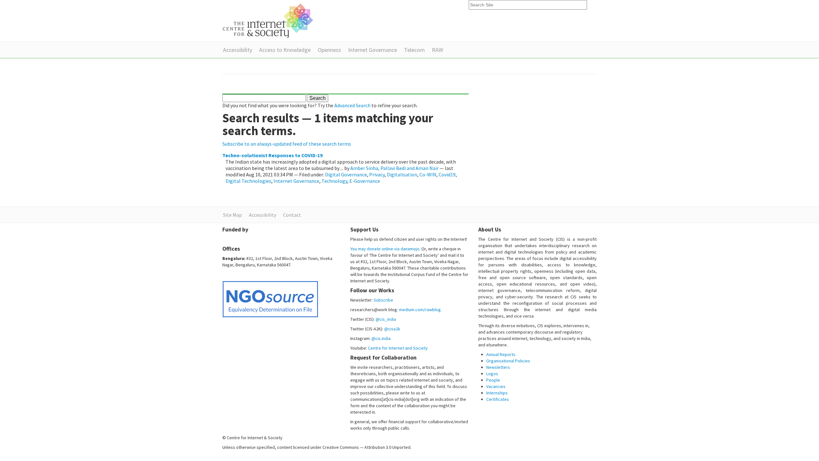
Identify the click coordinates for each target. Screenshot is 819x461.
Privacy (377, 174)
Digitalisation (402, 174)
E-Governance (364, 181)
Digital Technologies (248, 181)
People (493, 380)
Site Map (232, 215)
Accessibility (237, 49)
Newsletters (498, 367)
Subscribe (383, 300)
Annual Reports (500, 354)
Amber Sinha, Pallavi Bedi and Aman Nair (394, 168)
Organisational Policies (508, 361)
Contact (292, 215)
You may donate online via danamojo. (385, 249)
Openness (329, 49)
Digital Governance (346, 174)
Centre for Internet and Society (398, 348)
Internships (497, 393)
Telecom (414, 49)
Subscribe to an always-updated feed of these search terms (286, 144)
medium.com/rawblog (420, 309)
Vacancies (495, 386)
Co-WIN (427, 174)
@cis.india (381, 338)
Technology (334, 181)
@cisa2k (392, 329)
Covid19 (447, 174)
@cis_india (386, 319)
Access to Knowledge (285, 49)
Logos (492, 373)
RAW (437, 49)
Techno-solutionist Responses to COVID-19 (272, 155)
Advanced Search (352, 105)
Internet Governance (372, 49)
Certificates (497, 399)
